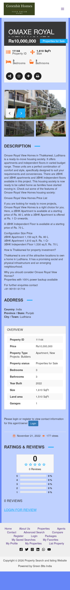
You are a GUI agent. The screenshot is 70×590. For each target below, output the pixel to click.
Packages (51, 536)
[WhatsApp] (43, 549)
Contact (11, 532)
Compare (57, 532)
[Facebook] (21, 549)
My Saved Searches (23, 539)
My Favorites (50, 539)
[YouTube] (49, 549)
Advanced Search (34, 532)
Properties (44, 528)
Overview (15, 329)
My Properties (33, 543)
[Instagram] (32, 549)
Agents (61, 528)
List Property (56, 543)
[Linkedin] (38, 549)
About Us (24, 528)
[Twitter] (26, 549)
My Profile (12, 543)
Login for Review (20, 509)
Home (8, 528)
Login (33, 423)
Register (19, 536)
